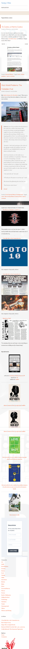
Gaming (3, 583)
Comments (4, 644)
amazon (10, 413)
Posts (2, 642)
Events (3, 578)
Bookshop (12, 383)
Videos (3, 616)
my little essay (12, 42)
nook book (19, 494)
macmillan (20, 492)
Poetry (3, 600)
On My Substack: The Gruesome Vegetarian (12, 636)
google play (18, 413)
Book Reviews (4, 574)
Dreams (3, 576)
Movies (3, 589)
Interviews (4, 587)
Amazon (21, 383)
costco (18, 78)
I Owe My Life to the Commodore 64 (12, 246)
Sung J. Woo (6, 3)
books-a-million (14, 465)
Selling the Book (5, 605)
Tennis (3, 611)
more (5, 196)
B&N (16, 383)
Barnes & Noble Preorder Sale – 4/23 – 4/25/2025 (13, 634)
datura (5, 413)
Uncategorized (19, 202)
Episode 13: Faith (7, 326)
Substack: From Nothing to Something (12, 215)
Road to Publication (6, 602)
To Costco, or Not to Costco (13, 28)
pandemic (3, 80)
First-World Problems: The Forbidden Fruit (12, 92)
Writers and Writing (6, 618)
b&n (13, 413)
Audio (2, 571)
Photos (3, 598)
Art (2, 569)
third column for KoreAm (10, 102)
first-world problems (9, 204)
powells (7, 465)
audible (17, 387)
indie (18, 522)
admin (16, 33)
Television (3, 609)
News (2, 594)
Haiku (2, 585)
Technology (4, 607)
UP (24, 383)
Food (7, 202)
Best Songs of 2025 (6, 630)
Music (2, 591)
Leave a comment (10, 80)
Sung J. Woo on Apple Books (8, 632)
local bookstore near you (16, 466)
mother (22, 78)
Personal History (9, 78)
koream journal (18, 204)
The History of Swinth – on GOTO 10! (12, 217)
